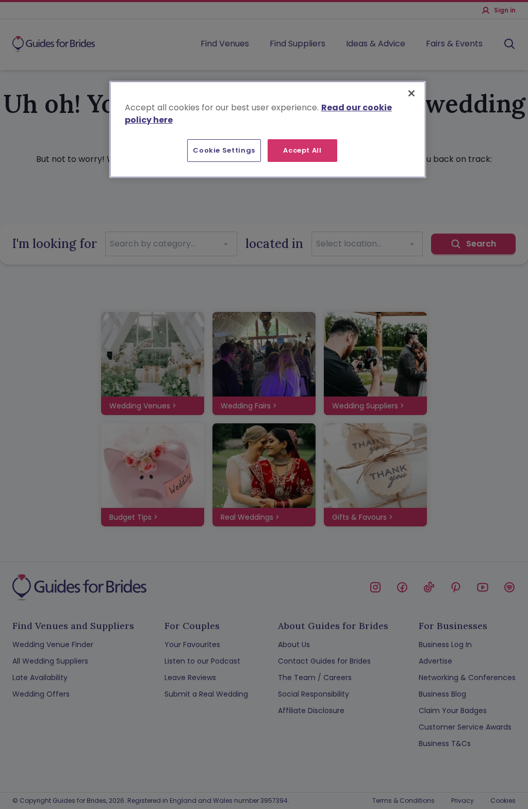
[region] (267, 129)
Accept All (302, 150)
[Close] (411, 93)
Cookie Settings (224, 150)
